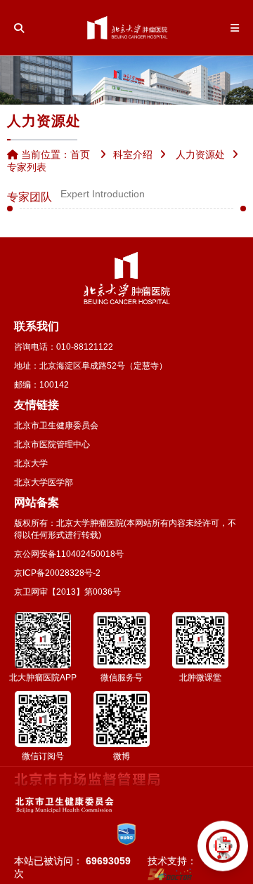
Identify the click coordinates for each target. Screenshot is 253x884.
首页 (80, 154)
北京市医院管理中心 (52, 444)
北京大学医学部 (43, 482)
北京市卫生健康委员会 (56, 425)
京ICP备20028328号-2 (57, 573)
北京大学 (31, 463)
